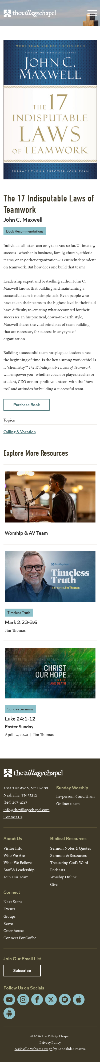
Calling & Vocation (19, 431)
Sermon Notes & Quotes (70, 848)
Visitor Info (12, 848)
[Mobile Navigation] (91, 13)
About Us (12, 838)
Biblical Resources (68, 838)
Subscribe (22, 970)
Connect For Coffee (19, 938)
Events (9, 909)
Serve (8, 923)
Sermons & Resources (68, 855)
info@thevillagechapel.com (26, 809)
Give (54, 884)
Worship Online (63, 877)
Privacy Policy (50, 1042)
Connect (11, 891)
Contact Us (12, 817)
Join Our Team (16, 877)
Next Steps (12, 901)
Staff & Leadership (18, 870)
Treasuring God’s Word (69, 862)
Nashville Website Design (34, 1048)
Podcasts (57, 870)
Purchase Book (26, 404)
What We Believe (17, 862)
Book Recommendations (24, 231)
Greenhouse (13, 930)
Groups (9, 916)
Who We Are (14, 855)
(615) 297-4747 (15, 802)
